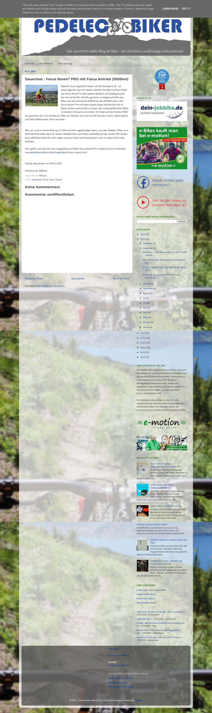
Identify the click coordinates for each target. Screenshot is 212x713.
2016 (142, 338)
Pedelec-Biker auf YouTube (120, 678)
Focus (51, 180)
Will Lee (43, 176)
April (145, 312)
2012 (142, 357)
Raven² (58, 180)
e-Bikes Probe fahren (146, 594)
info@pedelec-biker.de (118, 665)
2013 (142, 352)
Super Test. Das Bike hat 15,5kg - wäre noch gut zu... (161, 612)
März (146, 317)
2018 (142, 239)
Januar (146, 327)
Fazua (45, 180)
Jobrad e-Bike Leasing (147, 603)
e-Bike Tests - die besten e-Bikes (151, 590)
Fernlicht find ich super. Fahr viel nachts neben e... (160, 637)
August (146, 293)
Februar (147, 322)
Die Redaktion (46, 63)
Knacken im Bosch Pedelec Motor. (152, 524)
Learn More (170, 8)
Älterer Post (121, 278)
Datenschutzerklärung (118, 655)
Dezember (148, 243)
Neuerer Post (34, 278)
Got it (186, 8)
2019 (142, 234)
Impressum (113, 649)
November (148, 248)
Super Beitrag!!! (144, 619)
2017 (142, 333)
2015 (142, 343)
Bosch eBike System (146, 598)
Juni (145, 303)
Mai (145, 308)
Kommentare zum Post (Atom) (50, 286)
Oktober (147, 284)
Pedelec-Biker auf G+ (118, 683)
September (148, 288)
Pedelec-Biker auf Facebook (121, 687)
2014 (142, 347)
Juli (144, 298)
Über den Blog (65, 63)
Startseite (29, 63)
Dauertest (36, 180)
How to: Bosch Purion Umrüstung (165, 506)
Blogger (138, 700)
